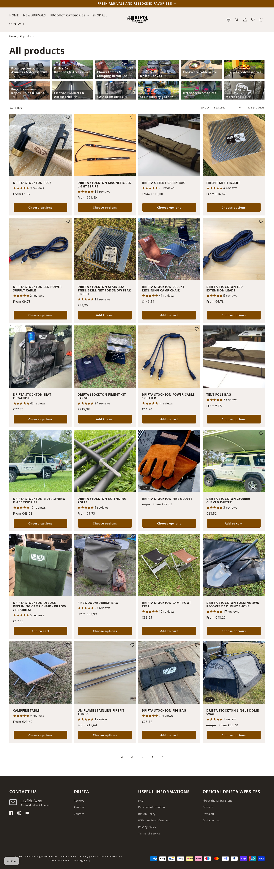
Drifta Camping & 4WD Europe (40, 856)
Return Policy (146, 814)
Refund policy (68, 856)
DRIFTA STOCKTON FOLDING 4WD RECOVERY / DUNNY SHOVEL (232, 604)
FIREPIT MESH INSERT (223, 183)
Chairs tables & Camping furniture (112, 74)
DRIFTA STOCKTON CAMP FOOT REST (166, 604)
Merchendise (236, 97)
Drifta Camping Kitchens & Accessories (72, 70)
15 (152, 756)
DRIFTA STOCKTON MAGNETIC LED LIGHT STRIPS (105, 184)
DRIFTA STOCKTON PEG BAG (164, 710)
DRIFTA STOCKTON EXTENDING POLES (102, 500)
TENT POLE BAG (218, 394)
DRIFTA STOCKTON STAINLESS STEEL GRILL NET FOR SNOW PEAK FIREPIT (104, 290)
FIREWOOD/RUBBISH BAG (98, 603)
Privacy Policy (147, 827)
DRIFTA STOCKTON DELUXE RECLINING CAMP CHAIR (163, 288)
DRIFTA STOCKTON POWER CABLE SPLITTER (168, 396)
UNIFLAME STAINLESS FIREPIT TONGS (101, 712)
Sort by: (205, 107)
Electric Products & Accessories (69, 95)
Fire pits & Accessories (244, 72)
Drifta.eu (208, 814)
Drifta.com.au (212, 820)
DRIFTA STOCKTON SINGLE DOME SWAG (232, 712)
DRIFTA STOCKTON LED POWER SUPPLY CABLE (37, 288)
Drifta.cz (208, 807)
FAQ (141, 800)
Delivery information (151, 807)
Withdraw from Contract (154, 820)
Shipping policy (81, 860)
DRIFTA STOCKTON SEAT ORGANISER (32, 396)
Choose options (40, 207)
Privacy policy (88, 856)
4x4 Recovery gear (154, 97)
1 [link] (112, 757)
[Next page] (162, 756)
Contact (79, 814)
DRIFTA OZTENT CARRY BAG (164, 183)
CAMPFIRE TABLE (26, 710)
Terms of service (60, 860)
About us (80, 807)
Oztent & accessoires (199, 93)
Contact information (111, 856)
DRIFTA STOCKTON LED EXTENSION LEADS (224, 288)
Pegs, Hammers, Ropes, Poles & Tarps (27, 91)
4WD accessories (110, 97)
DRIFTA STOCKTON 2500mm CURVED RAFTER (228, 500)
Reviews (79, 800)
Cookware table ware (200, 72)
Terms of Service (149, 833)
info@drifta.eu (31, 800)
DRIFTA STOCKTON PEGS (32, 183)
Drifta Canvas (151, 76)
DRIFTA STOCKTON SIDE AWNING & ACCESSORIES (39, 500)
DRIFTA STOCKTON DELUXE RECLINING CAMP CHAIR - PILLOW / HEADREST (39, 606)
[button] (69, 15)
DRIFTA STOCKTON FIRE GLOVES (167, 498)
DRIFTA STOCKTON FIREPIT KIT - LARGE (103, 396)
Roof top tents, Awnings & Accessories (29, 70)
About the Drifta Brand (218, 800)
